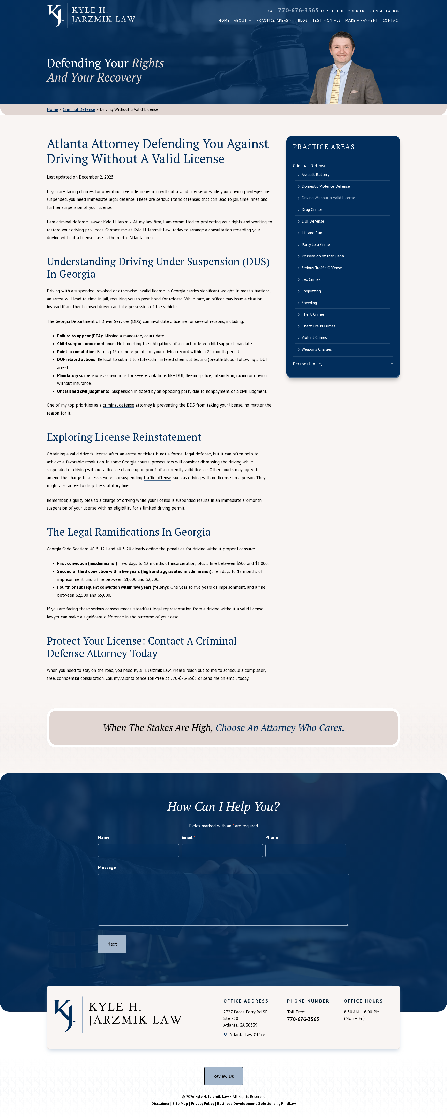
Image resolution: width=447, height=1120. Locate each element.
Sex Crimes (311, 279)
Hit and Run (312, 232)
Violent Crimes (314, 337)
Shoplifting (311, 290)
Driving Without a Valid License (328, 197)
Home (224, 20)
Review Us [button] (223, 1076)
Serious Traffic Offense (322, 267)
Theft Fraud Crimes (319, 325)
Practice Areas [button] (273, 20)
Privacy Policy (202, 1103)
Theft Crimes (313, 314)
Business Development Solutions (246, 1103)
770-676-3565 (298, 10)
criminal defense (118, 405)
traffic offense (157, 478)
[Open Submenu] (391, 164)
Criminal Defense (309, 165)
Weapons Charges (317, 349)
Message (107, 867)
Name (104, 837)
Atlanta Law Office (247, 1034)
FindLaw (288, 1103)
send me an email (220, 678)
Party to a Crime (316, 244)
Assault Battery (315, 174)
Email (188, 837)
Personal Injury (307, 364)
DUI (263, 359)
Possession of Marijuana (323, 256)
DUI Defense (313, 221)
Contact (392, 20)
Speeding (309, 302)
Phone (271, 837)
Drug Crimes (312, 209)
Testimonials (326, 20)
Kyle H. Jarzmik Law (212, 1096)
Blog (303, 20)
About (240, 20)
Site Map (180, 1103)
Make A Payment (361, 20)
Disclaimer (160, 1103)
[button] (442, 1082)
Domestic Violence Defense (326, 186)
